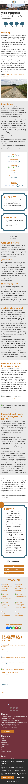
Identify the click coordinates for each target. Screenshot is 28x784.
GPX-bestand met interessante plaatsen (13, 572)
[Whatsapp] (13, 628)
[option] (14, 7)
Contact (3, 748)
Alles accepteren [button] (8, 777)
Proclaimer (4, 750)
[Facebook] (7, 628)
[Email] (19, 628)
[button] (14, 781)
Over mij (3, 740)
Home (2, 738)
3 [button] (16, 410)
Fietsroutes (4, 742)
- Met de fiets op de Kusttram (9, 728)
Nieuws (3, 746)
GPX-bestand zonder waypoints (11, 569)
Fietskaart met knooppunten (11, 566)
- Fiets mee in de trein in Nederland (10, 726)
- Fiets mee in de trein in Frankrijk (10, 720)
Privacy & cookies (6, 751)
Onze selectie (5, 744)
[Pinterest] (16, 628)
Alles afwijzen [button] (21, 777)
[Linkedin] (10, 628)
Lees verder (22, 770)
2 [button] (15, 399)
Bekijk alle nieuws (6, 731)
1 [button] (13, 399)
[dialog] (14, 771)
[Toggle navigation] (2, 1)
